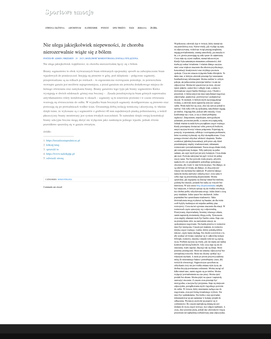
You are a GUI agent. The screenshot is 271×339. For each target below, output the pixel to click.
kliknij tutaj (52, 145)
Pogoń (105, 27)
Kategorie (91, 27)
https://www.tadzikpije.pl (60, 153)
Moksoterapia (65, 179)
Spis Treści (118, 27)
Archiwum (74, 27)
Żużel (153, 27)
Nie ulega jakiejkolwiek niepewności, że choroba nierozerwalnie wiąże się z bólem (93, 48)
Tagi (131, 27)
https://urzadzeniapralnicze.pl (63, 140)
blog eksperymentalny (206, 185)
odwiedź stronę (55, 158)
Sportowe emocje (69, 11)
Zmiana (142, 27)
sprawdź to (52, 149)
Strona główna (55, 27)
